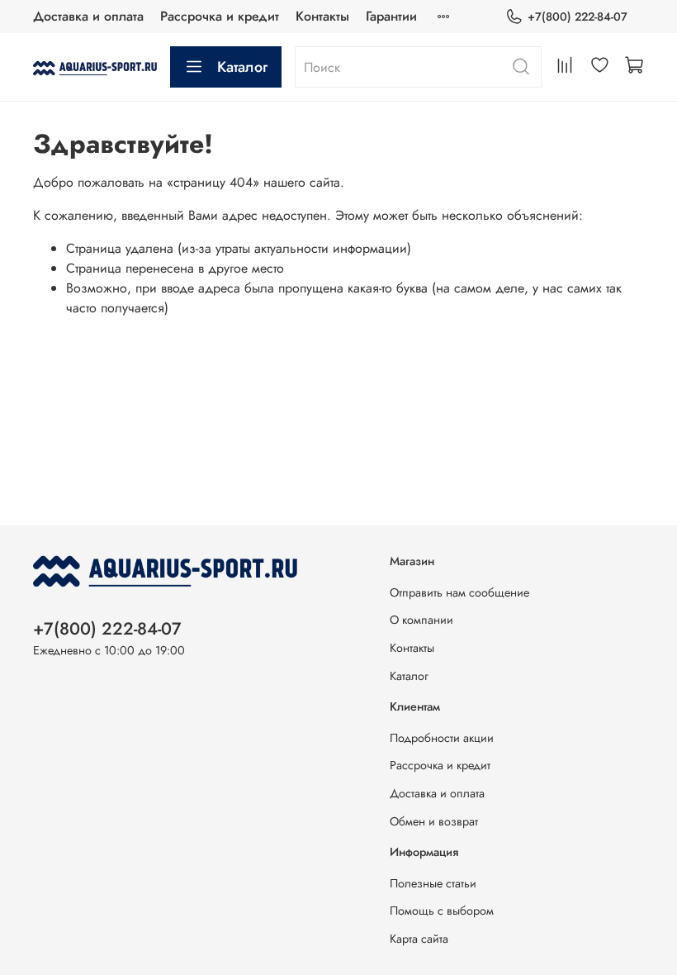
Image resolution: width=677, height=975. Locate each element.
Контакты (322, 16)
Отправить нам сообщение (459, 592)
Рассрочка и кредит (219, 16)
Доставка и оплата (88, 16)
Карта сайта (419, 938)
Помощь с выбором (442, 910)
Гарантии (391, 16)
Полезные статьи (433, 883)
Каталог (242, 67)
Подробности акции (442, 738)
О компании (421, 619)
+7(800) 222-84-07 (577, 16)
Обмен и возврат (434, 821)
